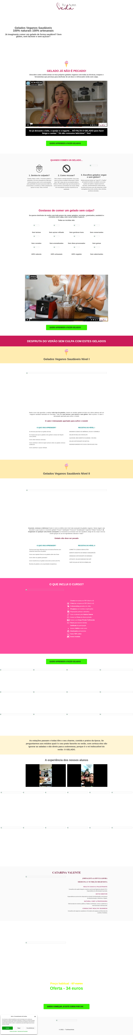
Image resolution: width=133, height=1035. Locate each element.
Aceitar (7, 1028)
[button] (35, 1016)
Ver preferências (30, 1028)
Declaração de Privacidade (23, 1031)
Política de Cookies (13, 1031)
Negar (19, 1028)
